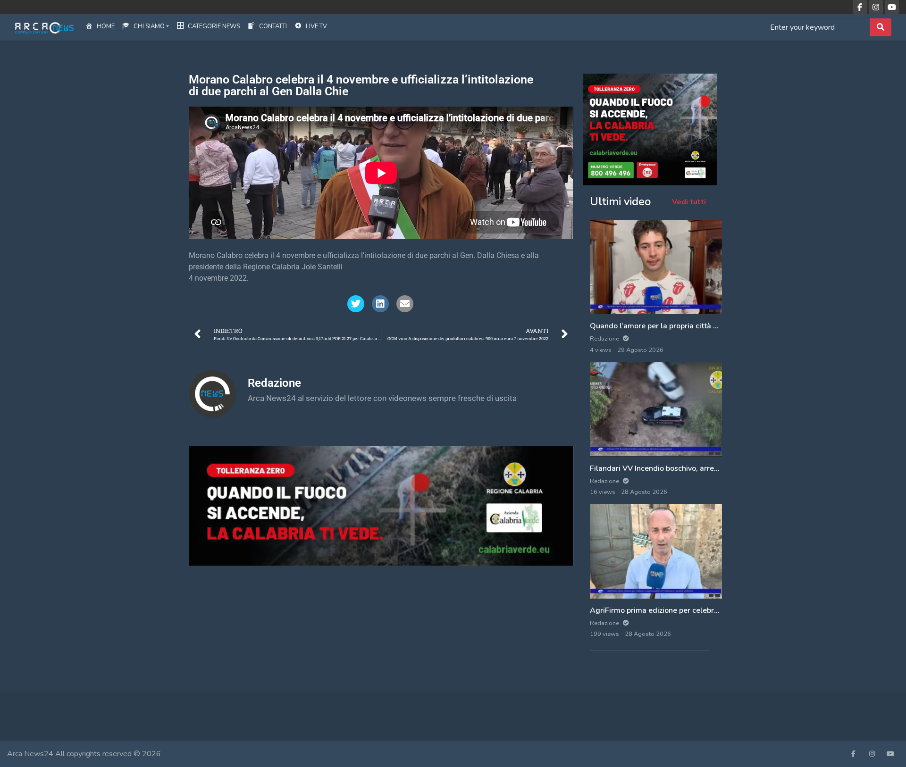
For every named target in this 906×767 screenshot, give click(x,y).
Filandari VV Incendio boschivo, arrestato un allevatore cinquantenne (709, 468)
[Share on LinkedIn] (380, 303)
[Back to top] (29, 711)
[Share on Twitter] (355, 303)
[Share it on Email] (404, 303)
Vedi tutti (689, 202)
